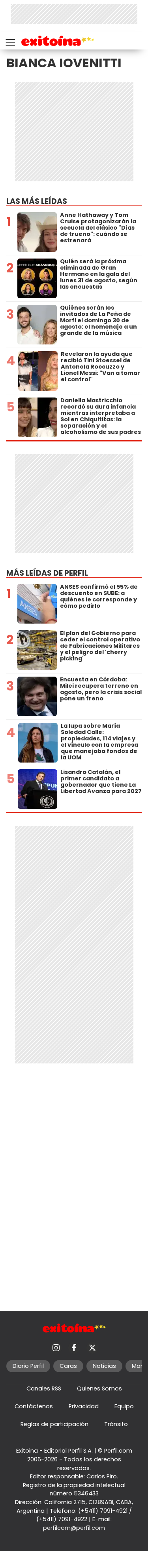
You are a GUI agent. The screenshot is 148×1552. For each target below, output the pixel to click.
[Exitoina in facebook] (74, 1348)
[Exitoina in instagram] (56, 1348)
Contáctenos (34, 1406)
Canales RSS (43, 1388)
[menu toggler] (9, 41)
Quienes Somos (99, 1388)
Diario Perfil (28, 1366)
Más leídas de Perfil (47, 573)
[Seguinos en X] (92, 1348)
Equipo (124, 1406)
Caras (68, 1366)
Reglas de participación (54, 1424)
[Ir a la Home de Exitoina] (57, 42)
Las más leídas (36, 201)
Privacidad (84, 1406)
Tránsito (116, 1424)
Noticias (104, 1366)
